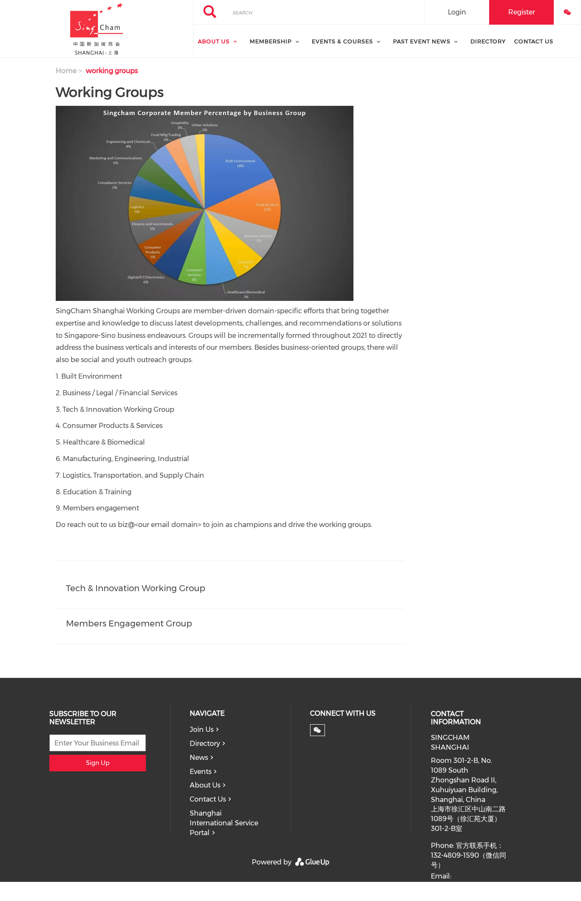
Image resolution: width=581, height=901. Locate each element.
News (199, 758)
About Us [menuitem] (214, 41)
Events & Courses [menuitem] (342, 41)
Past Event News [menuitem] (421, 41)
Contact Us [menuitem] (533, 41)
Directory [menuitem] (488, 41)
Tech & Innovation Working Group (135, 588)
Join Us (202, 729)
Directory (205, 744)
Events (200, 772)
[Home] (96, 29)
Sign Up (97, 763)
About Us (205, 785)
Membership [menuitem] (271, 41)
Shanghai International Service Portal (224, 823)
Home (66, 71)
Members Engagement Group (129, 623)
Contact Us (208, 799)
